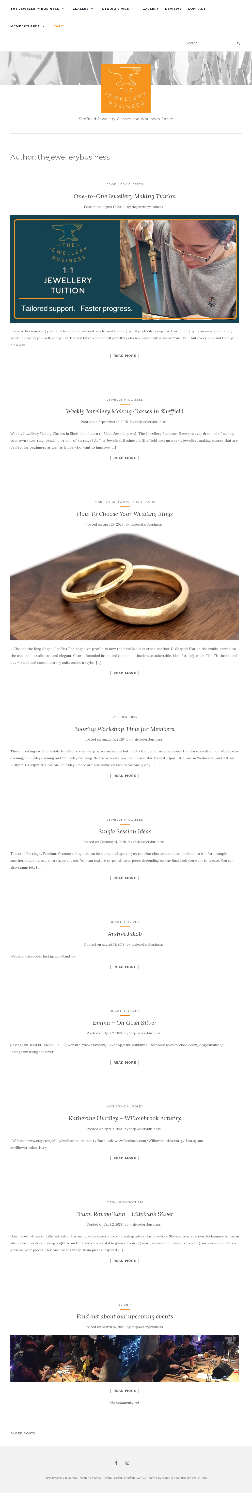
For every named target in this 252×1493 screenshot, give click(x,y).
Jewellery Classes (125, 184)
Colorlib (167, 1477)
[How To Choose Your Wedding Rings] (124, 586)
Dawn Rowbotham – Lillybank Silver (124, 1214)
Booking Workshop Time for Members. (125, 729)
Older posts (22, 1433)
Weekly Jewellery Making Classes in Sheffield (125, 411)
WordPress (199, 1477)
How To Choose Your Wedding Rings (125, 514)
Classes (81, 9)
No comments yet (124, 1402)
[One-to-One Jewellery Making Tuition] (124, 269)
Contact (197, 9)
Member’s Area (25, 26)
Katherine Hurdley (125, 1106)
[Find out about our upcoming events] (124, 1358)
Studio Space (115, 9)
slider (125, 1304)
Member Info (124, 717)
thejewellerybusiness (147, 207)
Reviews (173, 9)
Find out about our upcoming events (125, 1316)
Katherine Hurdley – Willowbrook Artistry (125, 1118)
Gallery (150, 9)
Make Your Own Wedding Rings (125, 502)
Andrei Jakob (125, 934)
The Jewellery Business (34, 9)
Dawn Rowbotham (125, 1202)
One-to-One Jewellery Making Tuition (125, 196)
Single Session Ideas (124, 831)
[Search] (238, 43)
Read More (124, 355)
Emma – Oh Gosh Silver (125, 1022)
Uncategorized (125, 922)
